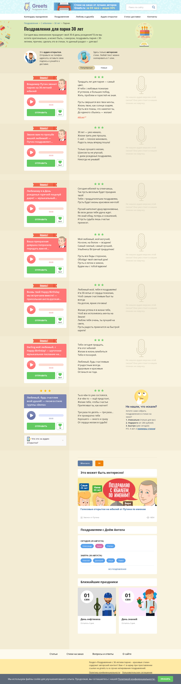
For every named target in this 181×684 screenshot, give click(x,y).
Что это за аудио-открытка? (38, 440)
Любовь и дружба (85, 16)
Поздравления (61, 16)
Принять (165, 679)
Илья (110, 560)
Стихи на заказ (75, 654)
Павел (121, 560)
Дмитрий (99, 560)
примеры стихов (146, 428)
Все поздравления (117, 569)
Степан (110, 546)
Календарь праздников (36, 16)
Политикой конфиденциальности (136, 679)
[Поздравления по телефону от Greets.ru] (36, 6)
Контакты (152, 16)
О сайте (127, 654)
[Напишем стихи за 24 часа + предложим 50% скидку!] (86, 6)
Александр (87, 546)
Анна (99, 546)
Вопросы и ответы (103, 654)
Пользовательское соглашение (137, 672)
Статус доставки (132, 16)
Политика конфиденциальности (104, 672)
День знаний (129, 619)
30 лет (81, 117)
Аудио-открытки (109, 16)
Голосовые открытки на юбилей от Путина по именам (113, 509)
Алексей (86, 560)
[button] (31, 101)
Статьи (54, 654)
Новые (104, 67)
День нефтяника (90, 619)
